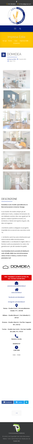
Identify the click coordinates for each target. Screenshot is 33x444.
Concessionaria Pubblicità (16, 433)
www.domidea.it (16, 292)
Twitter (20, 402)
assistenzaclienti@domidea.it (16, 286)
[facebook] (16, 2)
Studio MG (16, 441)
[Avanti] (16, 413)
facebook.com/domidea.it (16, 297)
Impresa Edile (12, 59)
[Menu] (15, 28)
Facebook (8, 402)
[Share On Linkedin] (26, 402)
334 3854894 (12, 4)
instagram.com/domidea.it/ (16, 302)
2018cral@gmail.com (25, 4)
